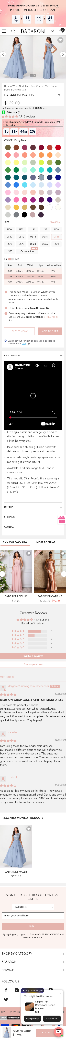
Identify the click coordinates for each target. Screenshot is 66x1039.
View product (32, 1018)
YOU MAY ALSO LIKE (15, 541)
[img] (8, 695)
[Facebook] (6, 990)
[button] (3, 54)
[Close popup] (60, 993)
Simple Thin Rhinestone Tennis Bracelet (45, 1005)
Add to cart (50, 331)
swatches (38, 317)
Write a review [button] (33, 656)
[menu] (4, 31)
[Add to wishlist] (60, 40)
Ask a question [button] (33, 664)
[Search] (13, 31)
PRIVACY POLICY (32, 937)
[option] (16, 57)
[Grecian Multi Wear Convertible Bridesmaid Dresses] (16, 571)
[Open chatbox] (58, 1032)
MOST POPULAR (45, 542)
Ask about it (51, 1018)
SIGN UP (33, 926)
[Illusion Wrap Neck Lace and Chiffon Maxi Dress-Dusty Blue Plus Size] (16, 846)
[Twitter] (6, 999)
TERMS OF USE (51, 934)
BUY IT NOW (19, 331)
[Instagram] (17, 990)
